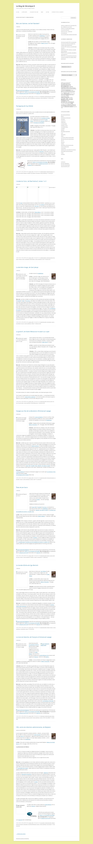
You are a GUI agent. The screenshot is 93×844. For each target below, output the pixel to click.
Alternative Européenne (26, 774)
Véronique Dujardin (65, 42)
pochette (71, 97)
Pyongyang (38, 173)
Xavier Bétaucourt (34, 403)
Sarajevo (32, 557)
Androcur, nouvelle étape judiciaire (67, 28)
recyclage (62, 103)
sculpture (64, 105)
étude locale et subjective (30, 396)
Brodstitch (63, 119)
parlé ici (47, 656)
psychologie (37, 98)
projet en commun (67, 102)
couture (68, 90)
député (53, 822)
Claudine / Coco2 (64, 125)
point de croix (67, 99)
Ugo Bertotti (22, 629)
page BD (38, 93)
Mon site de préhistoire (65, 114)
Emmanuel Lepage (50, 477)
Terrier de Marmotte (65, 146)
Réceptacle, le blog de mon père (67, 145)
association (42, 822)
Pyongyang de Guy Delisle (24, 106)
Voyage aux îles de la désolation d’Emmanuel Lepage (33, 411)
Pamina (62, 143)
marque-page (72, 93)
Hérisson (36, 656)
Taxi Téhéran (43, 571)
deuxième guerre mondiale (70, 91)
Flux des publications (65, 163)
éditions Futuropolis (33, 424)
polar (29, 98)
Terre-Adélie (47, 717)
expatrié (28, 173)
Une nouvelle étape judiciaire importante (69, 34)
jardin (62, 93)
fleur (74, 92)
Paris (67, 95)
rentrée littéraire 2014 (44, 655)
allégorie (62, 82)
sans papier (49, 824)
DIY (62, 92)
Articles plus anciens (20, 834)
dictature (25, 173)
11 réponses (18, 109)
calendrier (63, 88)
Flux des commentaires (65, 165)
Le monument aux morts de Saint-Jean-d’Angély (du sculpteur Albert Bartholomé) (68, 44)
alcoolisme (42, 96)
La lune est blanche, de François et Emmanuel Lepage (33, 637)
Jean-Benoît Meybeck (32, 824)
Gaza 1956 (28, 465)
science (31, 479)
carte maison (72, 88)
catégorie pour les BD (23, 93)
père (21, 203)
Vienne (66, 106)
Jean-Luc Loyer (50, 401)
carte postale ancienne (65, 88)
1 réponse (18, 26)
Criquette (63, 128)
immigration (25, 824)
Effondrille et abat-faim (65, 131)
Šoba (23, 300)
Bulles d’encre (45, 342)
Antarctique (42, 716)
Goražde (19, 300)
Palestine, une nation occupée (44, 465)
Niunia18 (62, 142)
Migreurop (46, 772)
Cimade (36, 781)
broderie (65, 86)
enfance (20, 259)
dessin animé (20, 173)
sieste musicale (37, 734)
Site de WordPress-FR (65, 166)
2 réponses (18, 640)
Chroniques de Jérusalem (39, 122)
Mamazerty (63, 134)
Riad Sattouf (32, 259)
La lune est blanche (39, 417)
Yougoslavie (39, 557)
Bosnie (48, 555)
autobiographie (43, 171)
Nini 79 (62, 140)
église (62, 107)
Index (42, 12)
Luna (62, 133)
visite (71, 106)
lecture (23, 98)
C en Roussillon (64, 123)
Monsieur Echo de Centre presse (67, 139)
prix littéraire (32, 98)
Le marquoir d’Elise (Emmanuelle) (67, 137)
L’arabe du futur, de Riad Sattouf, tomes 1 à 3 (31, 181)
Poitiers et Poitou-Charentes (57, 12)
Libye (23, 259)
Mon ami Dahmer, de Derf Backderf (27, 23)
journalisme (18, 323)
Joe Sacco (28, 300)
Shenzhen (42, 121)
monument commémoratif (66, 94)
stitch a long (71, 105)
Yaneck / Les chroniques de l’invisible (32, 92)
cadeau (71, 86)
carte (67, 88)
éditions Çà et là (44, 43)
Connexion (63, 161)
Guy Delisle (33, 173)
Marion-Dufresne (35, 446)
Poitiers (63, 100)
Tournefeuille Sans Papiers (22, 768)
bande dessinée (48, 96)
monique (62, 46)
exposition (65, 92)
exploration (23, 717)
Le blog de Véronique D (25, 6)
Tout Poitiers (63, 148)
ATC (69, 83)
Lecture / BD (31, 96)
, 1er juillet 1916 (33, 542)
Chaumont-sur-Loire (34, 12)
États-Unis (20, 98)
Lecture (47, 12)
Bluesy (62, 116)
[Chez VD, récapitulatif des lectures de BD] (22, 90)
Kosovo (22, 323)
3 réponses (18, 334)
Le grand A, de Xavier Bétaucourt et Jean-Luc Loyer (32, 331)
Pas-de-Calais (20, 403)
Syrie (43, 259)
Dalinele (62, 130)
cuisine (72, 90)
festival (71, 92)
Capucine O (63, 120)
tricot (62, 106)
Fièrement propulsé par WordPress (22, 838)
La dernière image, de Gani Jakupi (27, 267)
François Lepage (29, 717)
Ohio (26, 98)
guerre (53, 322)
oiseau (72, 94)
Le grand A (42, 204)
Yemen (26, 629)
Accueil (17, 12)
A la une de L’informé (65, 30)
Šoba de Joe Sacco (22, 487)
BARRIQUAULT (63, 49)
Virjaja (62, 152)
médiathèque (42, 35)
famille (68, 92)
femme (48, 627)
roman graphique (43, 98)
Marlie (62, 136)
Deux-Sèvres (63, 91)
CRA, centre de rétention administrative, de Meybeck (33, 727)
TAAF (34, 479)
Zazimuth (63, 154)
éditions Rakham (41, 516)
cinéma (63, 90)
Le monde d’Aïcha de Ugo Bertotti (27, 565)
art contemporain (67, 82)
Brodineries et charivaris (65, 117)
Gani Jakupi (49, 322)
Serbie (32, 323)
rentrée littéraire (48, 804)
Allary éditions (38, 212)
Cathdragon (63, 122)
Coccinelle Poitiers (64, 127)
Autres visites (24, 12)
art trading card (64, 83)
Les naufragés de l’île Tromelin (22, 474)
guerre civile (52, 555)
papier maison (63, 95)
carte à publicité (73, 88)
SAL (72, 103)
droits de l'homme (19, 824)
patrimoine (65, 97)
